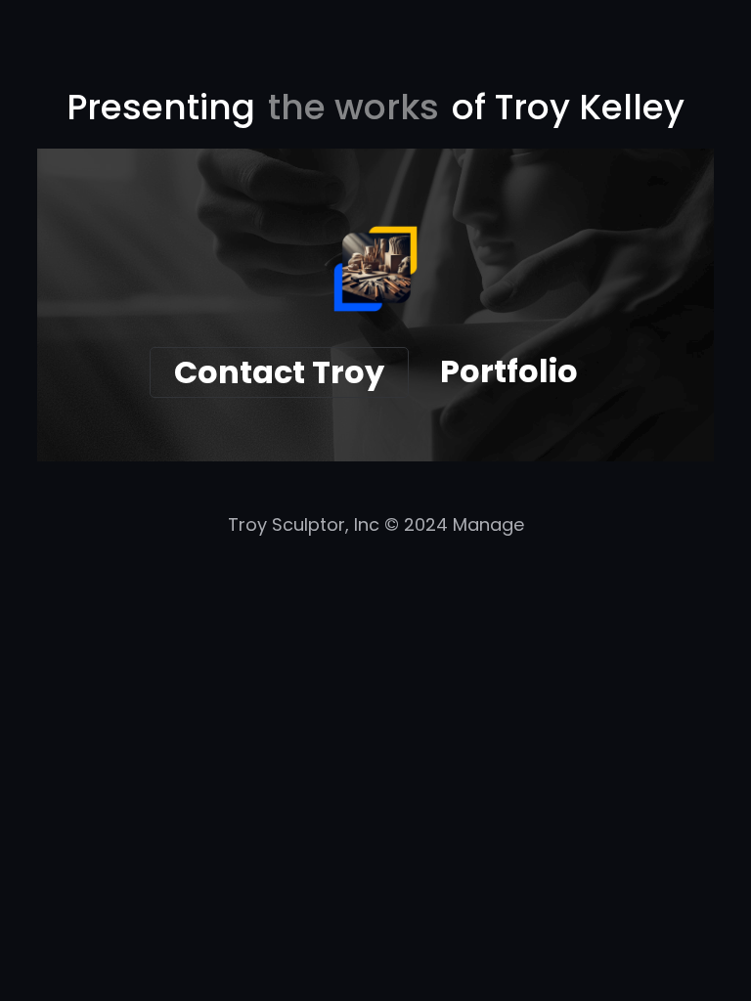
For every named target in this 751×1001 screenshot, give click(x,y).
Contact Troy (279, 372)
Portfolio (509, 371)
